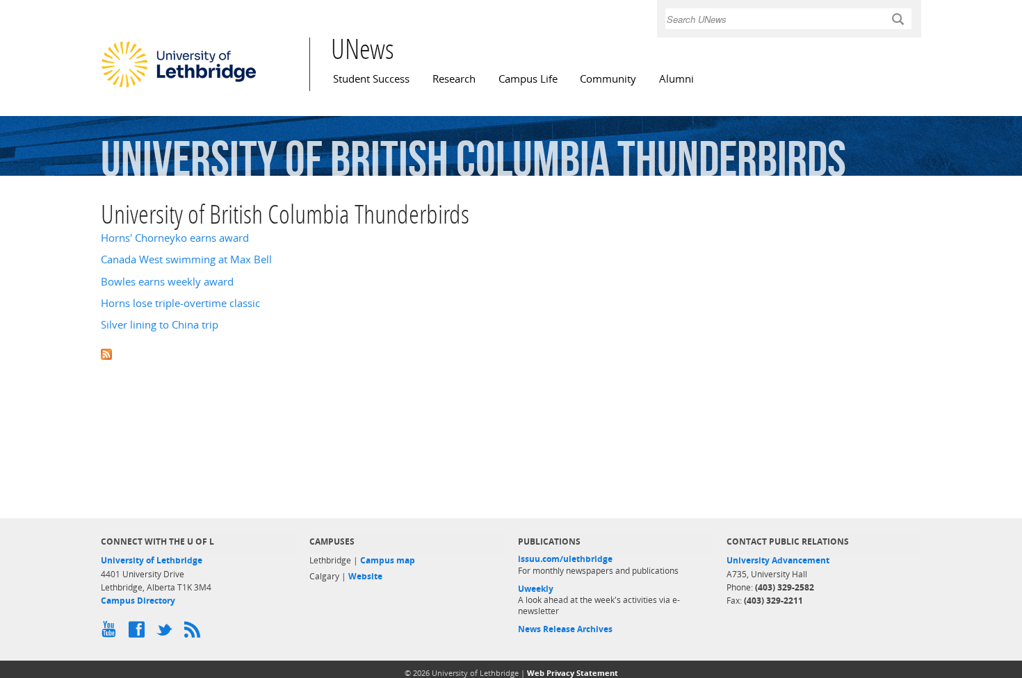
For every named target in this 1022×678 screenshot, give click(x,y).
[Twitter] (166, 632)
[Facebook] (139, 632)
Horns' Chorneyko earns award (175, 238)
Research (454, 79)
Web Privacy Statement (572, 673)
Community (608, 79)
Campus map (387, 560)
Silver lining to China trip (159, 324)
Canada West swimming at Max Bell (186, 259)
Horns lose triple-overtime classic (180, 303)
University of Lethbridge (151, 560)
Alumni (676, 79)
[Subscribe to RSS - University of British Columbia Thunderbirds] (511, 352)
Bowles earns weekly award (167, 281)
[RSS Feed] (194, 632)
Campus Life (528, 79)
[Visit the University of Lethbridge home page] (179, 87)
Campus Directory (138, 600)
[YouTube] (111, 632)
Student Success (371, 79)
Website (365, 576)
